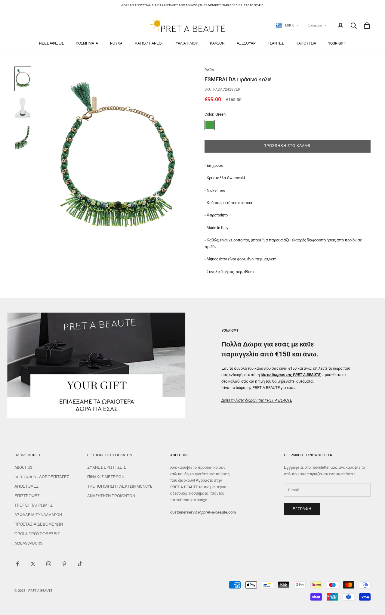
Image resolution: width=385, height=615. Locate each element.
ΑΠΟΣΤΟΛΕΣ (26, 486)
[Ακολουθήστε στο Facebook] (17, 564)
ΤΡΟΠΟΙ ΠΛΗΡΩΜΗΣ (33, 505)
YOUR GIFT (337, 43)
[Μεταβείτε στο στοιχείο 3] (22, 138)
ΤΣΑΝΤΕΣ (276, 43)
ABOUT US (23, 467)
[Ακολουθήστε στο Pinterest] (64, 564)
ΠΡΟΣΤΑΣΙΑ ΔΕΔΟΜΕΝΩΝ (38, 524)
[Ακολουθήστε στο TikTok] (80, 564)
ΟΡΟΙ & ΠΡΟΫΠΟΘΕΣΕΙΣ (37, 534)
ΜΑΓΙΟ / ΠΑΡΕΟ (148, 43)
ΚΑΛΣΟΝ (217, 43)
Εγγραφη (302, 509)
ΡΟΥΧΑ (116, 43)
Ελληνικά (315, 25)
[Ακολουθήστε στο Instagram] (49, 564)
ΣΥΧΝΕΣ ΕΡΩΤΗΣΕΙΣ (106, 467)
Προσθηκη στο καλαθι (287, 146)
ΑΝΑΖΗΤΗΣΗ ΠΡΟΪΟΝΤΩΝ (111, 496)
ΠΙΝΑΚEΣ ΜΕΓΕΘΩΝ (105, 477)
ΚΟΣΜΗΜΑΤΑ (87, 43)
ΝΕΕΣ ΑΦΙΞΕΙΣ (51, 43)
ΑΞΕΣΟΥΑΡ (246, 43)
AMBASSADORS (28, 543)
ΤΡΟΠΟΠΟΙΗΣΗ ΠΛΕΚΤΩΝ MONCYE (119, 486)
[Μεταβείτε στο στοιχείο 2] (22, 108)
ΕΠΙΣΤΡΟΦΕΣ (27, 496)
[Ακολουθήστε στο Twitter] (33, 564)
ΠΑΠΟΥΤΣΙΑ (306, 43)
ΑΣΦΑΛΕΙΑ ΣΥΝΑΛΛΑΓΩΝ (38, 515)
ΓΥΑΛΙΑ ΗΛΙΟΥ (186, 43)
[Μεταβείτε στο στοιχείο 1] (22, 79)
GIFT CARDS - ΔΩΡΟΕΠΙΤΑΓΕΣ (41, 477)
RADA (209, 70)
